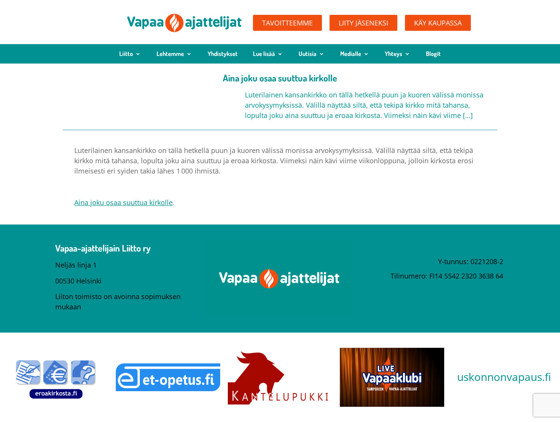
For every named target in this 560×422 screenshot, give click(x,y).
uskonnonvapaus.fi (504, 376)
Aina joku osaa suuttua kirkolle (123, 202)
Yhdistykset (223, 53)
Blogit (433, 53)
